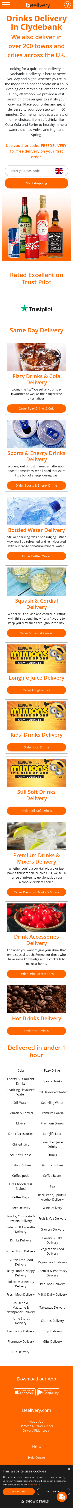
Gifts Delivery (52, 1341)
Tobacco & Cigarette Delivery (20, 1229)
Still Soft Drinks (20, 1155)
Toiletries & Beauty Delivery (20, 1284)
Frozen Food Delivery (21, 1251)
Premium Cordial (52, 1113)
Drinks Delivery (20, 1240)
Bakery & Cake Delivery (52, 1240)
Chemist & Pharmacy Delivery (52, 1273)
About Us (36, 1421)
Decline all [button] (53, 1491)
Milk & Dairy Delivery (52, 1294)
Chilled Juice (20, 1144)
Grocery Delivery (52, 1229)
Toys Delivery (52, 1331)
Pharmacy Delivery (20, 1341)
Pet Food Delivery (52, 1284)
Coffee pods (20, 1176)
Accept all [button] (19, 1491)
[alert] (36, 1486)
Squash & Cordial (21, 1113)
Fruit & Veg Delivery (52, 1218)
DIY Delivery (20, 1352)
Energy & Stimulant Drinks (20, 1081)
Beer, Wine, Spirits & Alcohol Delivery (52, 1197)
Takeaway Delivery (52, 1307)
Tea (52, 1186)
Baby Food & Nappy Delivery (21, 1273)
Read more (34, 1484)
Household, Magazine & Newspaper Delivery (21, 1307)
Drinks (52, 1155)
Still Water (20, 1103)
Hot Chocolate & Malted (20, 1186)
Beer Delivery (20, 1208)
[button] (36, 1501)
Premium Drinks (52, 1123)
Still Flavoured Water (52, 1092)
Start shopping (36, 183)
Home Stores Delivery (20, 1320)
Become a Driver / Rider (36, 1426)
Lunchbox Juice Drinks (52, 1144)
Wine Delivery (52, 1208)
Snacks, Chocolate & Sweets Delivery (21, 1218)
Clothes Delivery (52, 1321)
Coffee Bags (20, 1197)
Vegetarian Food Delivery (52, 1251)
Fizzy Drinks (52, 1070)
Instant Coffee (21, 1165)
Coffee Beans (52, 1176)
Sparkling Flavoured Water (21, 1092)
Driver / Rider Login (36, 1430)
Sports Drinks (52, 1081)
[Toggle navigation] (6, 4)
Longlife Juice (52, 1134)
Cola (21, 1070)
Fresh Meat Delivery (21, 1294)
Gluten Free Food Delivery (21, 1262)
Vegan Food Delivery (52, 1262)
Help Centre (36, 1458)
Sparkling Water (52, 1103)
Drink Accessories (20, 1134)
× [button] (68, 1469)
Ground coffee (52, 1165)
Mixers (20, 1123)
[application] (61, 1496)
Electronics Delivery (21, 1331)
